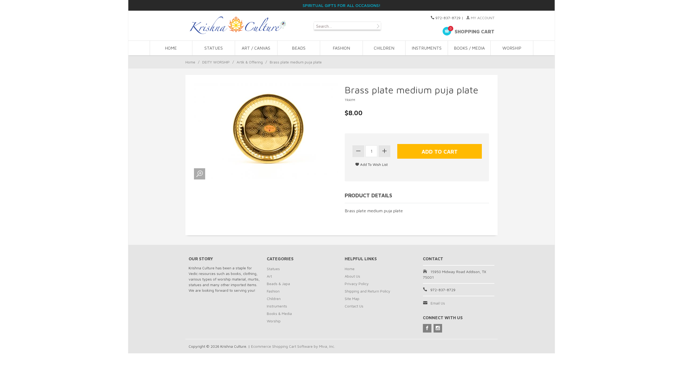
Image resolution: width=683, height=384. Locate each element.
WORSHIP (511, 48)
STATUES (213, 48)
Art (269, 276)
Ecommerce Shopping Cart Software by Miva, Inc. (293, 346)
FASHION (341, 48)
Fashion (273, 291)
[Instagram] (438, 328)
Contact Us (354, 306)
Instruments (277, 306)
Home (171, 48)
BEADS (298, 48)
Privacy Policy (357, 283)
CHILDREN (384, 48)
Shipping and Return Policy (367, 291)
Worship (274, 321)
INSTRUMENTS (427, 48)
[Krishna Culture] (237, 25)
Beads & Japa (278, 283)
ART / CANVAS (256, 48)
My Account (482, 17)
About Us (352, 276)
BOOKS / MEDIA (469, 48)
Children (274, 298)
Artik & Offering (250, 62)
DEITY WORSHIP (216, 62)
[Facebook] (427, 328)
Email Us (438, 303)
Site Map (352, 298)
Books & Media (279, 313)
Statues (273, 268)
